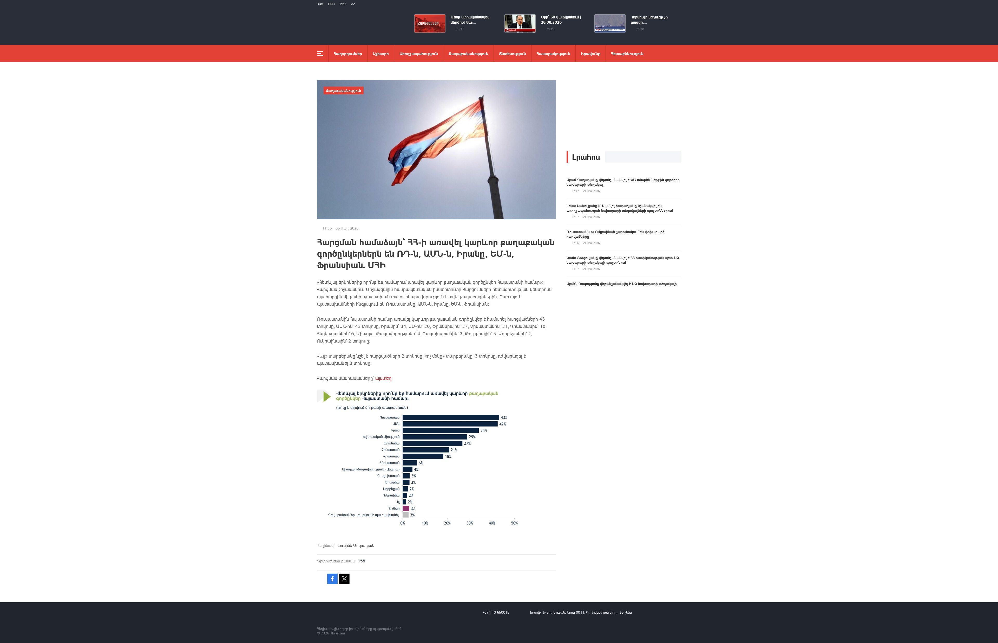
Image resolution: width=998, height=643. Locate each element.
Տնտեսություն (512, 53)
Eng (331, 4)
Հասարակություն (553, 53)
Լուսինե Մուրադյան (356, 545)
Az (353, 4)
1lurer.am (337, 633)
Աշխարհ (381, 53)
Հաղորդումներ (348, 53)
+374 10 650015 (496, 612)
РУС (343, 4)
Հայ (320, 4)
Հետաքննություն (627, 53)
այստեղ (383, 378)
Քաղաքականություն (468, 53)
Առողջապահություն (418, 53)
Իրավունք (590, 53)
